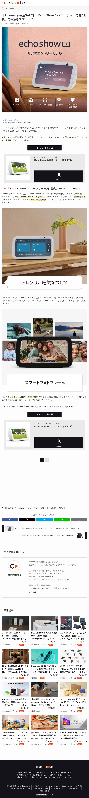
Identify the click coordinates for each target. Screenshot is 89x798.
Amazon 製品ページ (14, 120)
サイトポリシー (38, 786)
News (29, 508)
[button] (10, 519)
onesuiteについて (24, 786)
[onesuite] (13, 3)
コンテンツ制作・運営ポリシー (19, 788)
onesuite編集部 (14, 575)
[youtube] (34, 592)
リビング (61, 508)
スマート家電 (39, 508)
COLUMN (9, 508)
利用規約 (79, 786)
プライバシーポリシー (40, 788)
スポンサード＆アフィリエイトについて (60, 786)
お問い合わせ (44, 791)
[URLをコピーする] (79, 519)
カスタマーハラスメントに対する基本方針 (65, 788)
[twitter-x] (30, 592)
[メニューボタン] (86, 3)
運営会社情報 (11, 786)
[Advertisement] (44, 483)
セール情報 (51, 508)
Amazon (58, 176)
